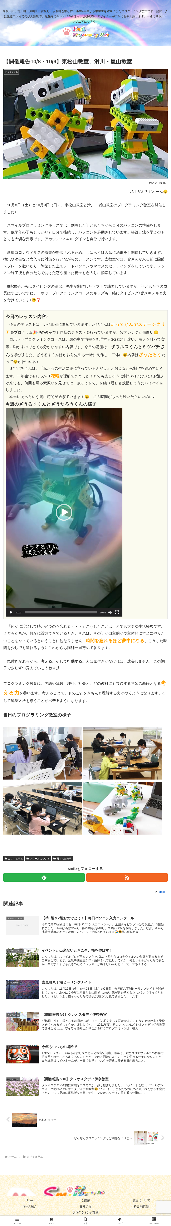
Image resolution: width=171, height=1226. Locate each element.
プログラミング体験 (85, 1212)
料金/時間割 (141, 1206)
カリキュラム (15, 858)
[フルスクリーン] (117, 612)
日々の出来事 (64, 858)
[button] (64, 512)
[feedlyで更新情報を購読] (44, 877)
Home (30, 1200)
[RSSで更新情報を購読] (127, 877)
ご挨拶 (85, 1200)
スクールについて (40, 858)
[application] (64, 512)
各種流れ (85, 1206)
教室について (141, 1200)
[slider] (61, 612)
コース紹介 (29, 1206)
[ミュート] (110, 612)
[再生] (11, 612)
